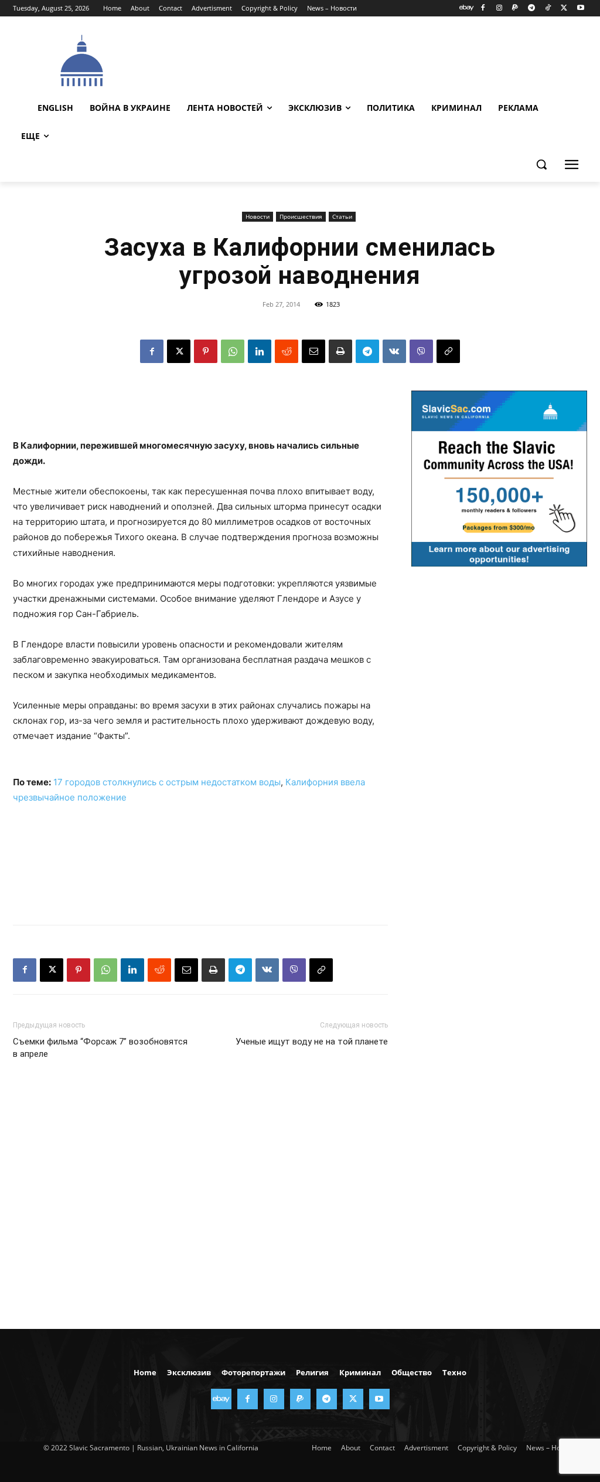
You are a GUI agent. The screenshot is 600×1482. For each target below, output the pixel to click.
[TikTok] (548, 8)
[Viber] (421, 351)
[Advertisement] (364, 59)
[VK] (394, 351)
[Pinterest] (205, 351)
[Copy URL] (448, 351)
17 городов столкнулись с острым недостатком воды (167, 782)
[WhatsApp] (232, 351)
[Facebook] (482, 8)
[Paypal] (515, 8)
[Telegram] (531, 8)
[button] (541, 164)
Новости (258, 216)
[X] (564, 8)
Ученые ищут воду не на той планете (312, 1041)
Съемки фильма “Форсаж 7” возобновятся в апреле (100, 1047)
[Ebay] (466, 8)
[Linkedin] (259, 351)
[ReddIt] (286, 351)
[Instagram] (499, 8)
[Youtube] (580, 8)
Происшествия (300, 216)
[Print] (340, 351)
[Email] (313, 351)
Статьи (342, 216)
